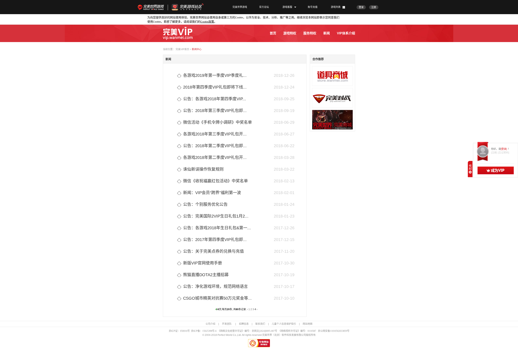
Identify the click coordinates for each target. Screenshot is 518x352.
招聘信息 (244, 323)
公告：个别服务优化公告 (205, 204)
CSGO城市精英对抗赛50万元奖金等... (217, 298)
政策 (207, 21)
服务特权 (309, 33)
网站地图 (307, 323)
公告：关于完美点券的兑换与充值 (213, 251)
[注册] (494, 152)
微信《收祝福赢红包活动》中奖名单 (215, 181)
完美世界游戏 (152, 7)
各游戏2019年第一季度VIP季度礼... (215, 75)
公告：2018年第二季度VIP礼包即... (215, 146)
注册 (373, 7)
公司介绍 (210, 323)
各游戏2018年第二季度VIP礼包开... (215, 157)
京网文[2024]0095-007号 (264, 331)
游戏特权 (289, 33)
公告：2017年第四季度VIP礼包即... (215, 239)
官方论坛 (264, 7)
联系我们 (260, 323)
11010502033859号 (339, 331)
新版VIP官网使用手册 (202, 263)
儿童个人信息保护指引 (284, 323)
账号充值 (312, 7)
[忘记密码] (503, 152)
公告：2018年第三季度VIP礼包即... (215, 110)
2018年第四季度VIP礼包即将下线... (215, 87)
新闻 (326, 33)
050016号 (185, 331)
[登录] (504, 149)
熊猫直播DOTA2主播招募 (206, 275)
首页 (273, 33)
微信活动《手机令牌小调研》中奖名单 (217, 122)
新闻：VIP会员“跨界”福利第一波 (212, 192)
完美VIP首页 (182, 49)
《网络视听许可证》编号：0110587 (297, 331)
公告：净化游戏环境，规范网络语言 (215, 286)
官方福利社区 (191, 7)
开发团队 (227, 323)
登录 (361, 7)
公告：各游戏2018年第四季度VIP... (214, 99)
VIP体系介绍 (346, 33)
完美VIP (178, 33)
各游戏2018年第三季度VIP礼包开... (215, 134)
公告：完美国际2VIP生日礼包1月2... (215, 216)
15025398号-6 (209, 331)
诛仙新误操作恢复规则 (203, 169)
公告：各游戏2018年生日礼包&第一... (217, 228)
